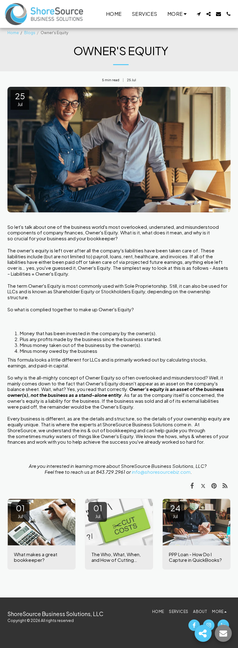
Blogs (29, 32)
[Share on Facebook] (192, 485)
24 (175, 511)
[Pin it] (214, 485)
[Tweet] (203, 485)
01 (20, 511)
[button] (198, 13)
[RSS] (225, 485)
